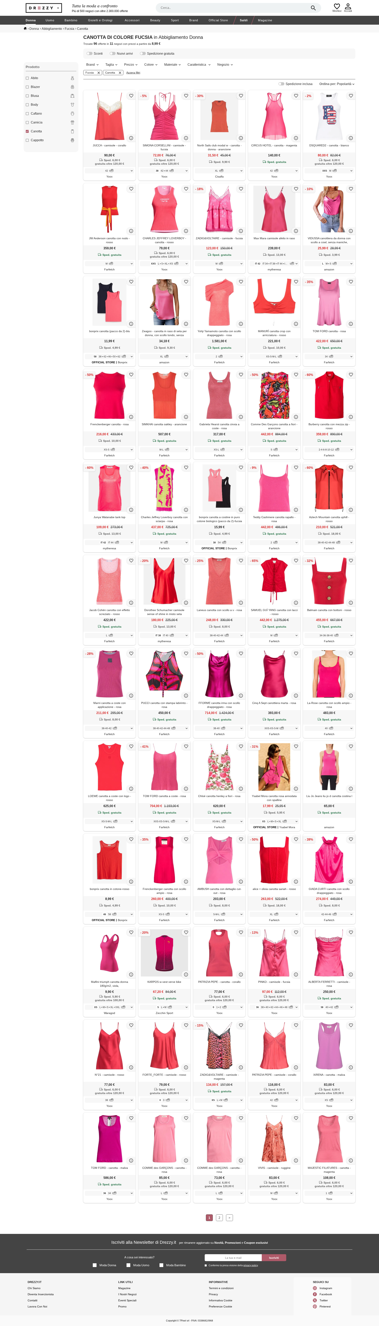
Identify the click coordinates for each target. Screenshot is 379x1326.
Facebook (326, 1294)
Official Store (218, 20)
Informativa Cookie (220, 1300)
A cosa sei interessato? (139, 1257)
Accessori (132, 20)
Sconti (98, 53)
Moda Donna (107, 1265)
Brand (193, 20)
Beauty (155, 20)
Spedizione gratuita (160, 53)
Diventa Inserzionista (41, 1294)
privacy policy (250, 1265)
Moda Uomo (141, 1265)
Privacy (213, 1294)
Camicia (36, 122)
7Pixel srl (184, 1320)
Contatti (32, 1300)
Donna (31, 20)
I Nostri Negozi (127, 1294)
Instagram (326, 1288)
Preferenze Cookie (220, 1306)
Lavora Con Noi (37, 1306)
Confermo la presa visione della (233, 1265)
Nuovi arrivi (125, 53)
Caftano (36, 113)
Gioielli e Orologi (100, 20)
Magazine (265, 20)
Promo (122, 1306)
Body (34, 104)
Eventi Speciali (127, 1300)
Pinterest (325, 1306)
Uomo (50, 20)
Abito (34, 78)
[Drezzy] (48, 8)
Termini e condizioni (221, 1288)
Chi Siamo (34, 1288)
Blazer (35, 87)
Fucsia (89, 72)
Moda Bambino (176, 1265)
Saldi (244, 20)
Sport (175, 20)
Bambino (71, 20)
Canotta (36, 131)
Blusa (35, 95)
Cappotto (37, 140)
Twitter (324, 1300)
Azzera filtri (133, 72)
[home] (25, 28)
